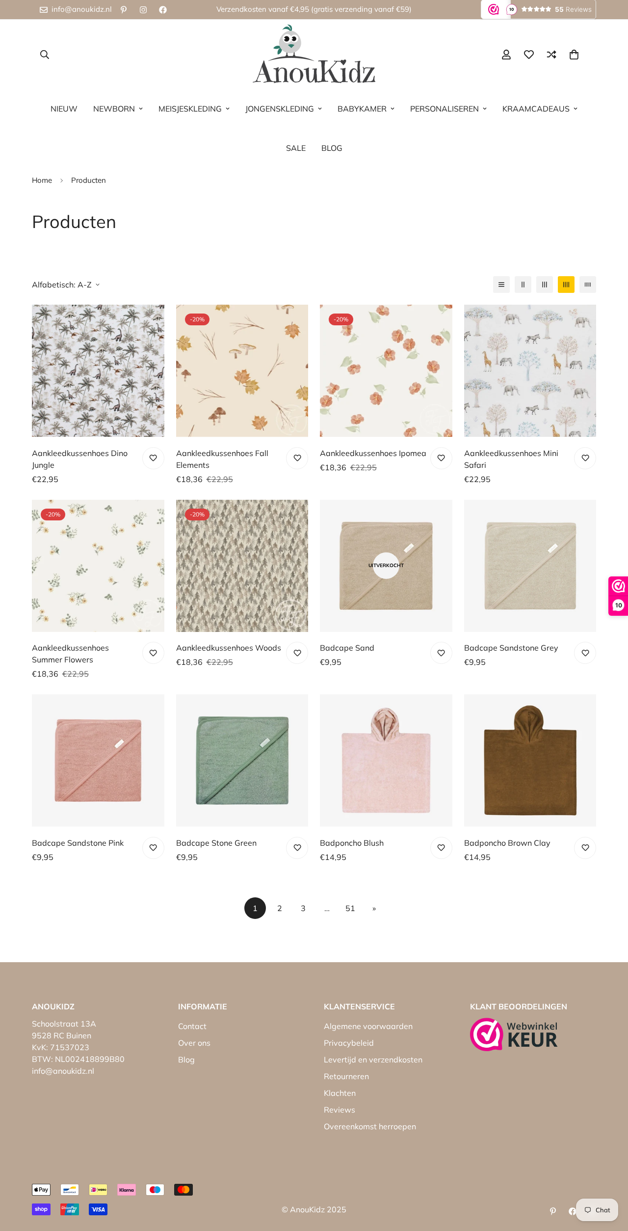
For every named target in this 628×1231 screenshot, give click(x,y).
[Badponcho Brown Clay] (530, 760)
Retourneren (346, 1076)
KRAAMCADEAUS (536, 109)
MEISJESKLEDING (190, 109)
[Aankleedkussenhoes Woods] (242, 566)
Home (42, 180)
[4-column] (566, 284)
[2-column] (523, 284)
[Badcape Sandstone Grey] (530, 566)
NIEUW (64, 109)
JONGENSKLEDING (279, 109)
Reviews (339, 1110)
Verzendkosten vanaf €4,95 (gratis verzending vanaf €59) (314, 9)
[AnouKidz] (314, 54)
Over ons (194, 1043)
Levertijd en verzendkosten (373, 1059)
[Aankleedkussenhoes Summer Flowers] (98, 566)
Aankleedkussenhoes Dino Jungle (80, 459)
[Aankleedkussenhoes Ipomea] (386, 371)
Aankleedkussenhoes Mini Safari (511, 459)
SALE (296, 148)
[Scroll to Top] (609, 1177)
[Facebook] (163, 10)
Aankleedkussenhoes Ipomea (373, 453)
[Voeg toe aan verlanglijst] (153, 458)
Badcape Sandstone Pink (78, 843)
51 (350, 908)
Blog (186, 1059)
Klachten (340, 1093)
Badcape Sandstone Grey (511, 648)
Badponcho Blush (352, 843)
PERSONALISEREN (444, 109)
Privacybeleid (349, 1043)
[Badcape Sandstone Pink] (98, 760)
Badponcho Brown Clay (507, 843)
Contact (192, 1026)
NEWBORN (114, 109)
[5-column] (587, 284)
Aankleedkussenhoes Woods (228, 648)
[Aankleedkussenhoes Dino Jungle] (98, 371)
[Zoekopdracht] (44, 54)
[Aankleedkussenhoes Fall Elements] (242, 371)
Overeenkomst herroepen (370, 1126)
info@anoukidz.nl (63, 1071)
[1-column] (501, 284)
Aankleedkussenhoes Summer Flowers (70, 653)
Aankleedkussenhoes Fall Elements (222, 459)
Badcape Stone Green (216, 843)
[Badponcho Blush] (386, 760)
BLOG (331, 148)
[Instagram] (143, 10)
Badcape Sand (347, 648)
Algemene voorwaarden (368, 1026)
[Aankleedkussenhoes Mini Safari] (530, 371)
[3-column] (544, 284)
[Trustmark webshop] (514, 1034)
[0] (574, 54)
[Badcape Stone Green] (242, 760)
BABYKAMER (362, 109)
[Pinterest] (124, 10)
